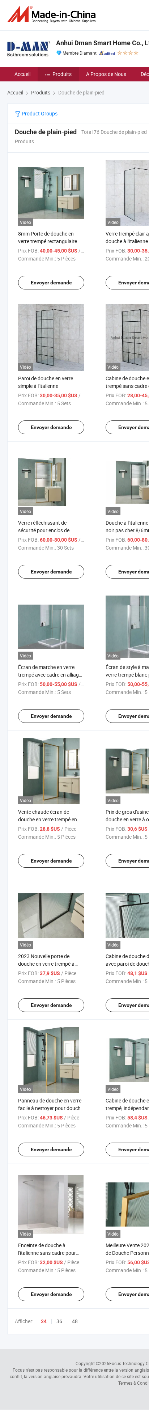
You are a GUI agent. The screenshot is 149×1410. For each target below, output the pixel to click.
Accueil (22, 74)
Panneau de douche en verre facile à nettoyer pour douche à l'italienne (50, 1108)
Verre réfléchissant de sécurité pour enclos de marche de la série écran (45, 530)
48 (75, 1321)
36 (59, 1321)
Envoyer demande (51, 282)
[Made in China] (52, 14)
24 (44, 1321)
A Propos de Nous (106, 74)
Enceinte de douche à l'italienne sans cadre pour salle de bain (47, 1253)
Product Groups (39, 113)
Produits (62, 74)
